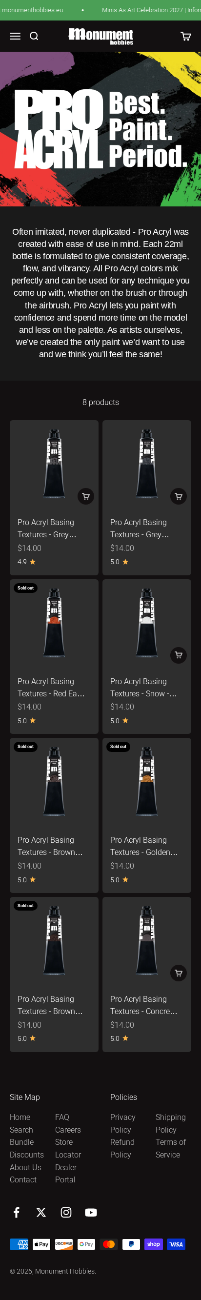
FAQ (62, 1117)
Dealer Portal (66, 1174)
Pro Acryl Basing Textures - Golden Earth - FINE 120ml (142, 852)
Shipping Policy (171, 1124)
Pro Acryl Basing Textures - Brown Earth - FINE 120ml (50, 1011)
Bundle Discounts (27, 1148)
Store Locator (68, 1148)
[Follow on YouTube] (91, 1212)
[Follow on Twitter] (41, 1212)
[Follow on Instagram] (66, 1212)
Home (20, 1117)
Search (21, 1130)
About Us (25, 1167)
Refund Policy (122, 1148)
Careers (68, 1130)
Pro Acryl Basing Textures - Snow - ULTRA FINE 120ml (142, 694)
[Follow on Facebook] (16, 1212)
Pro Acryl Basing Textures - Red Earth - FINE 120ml (52, 694)
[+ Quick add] (86, 496)
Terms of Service (171, 1148)
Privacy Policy (123, 1124)
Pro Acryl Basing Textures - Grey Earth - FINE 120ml (142, 534)
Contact (23, 1179)
